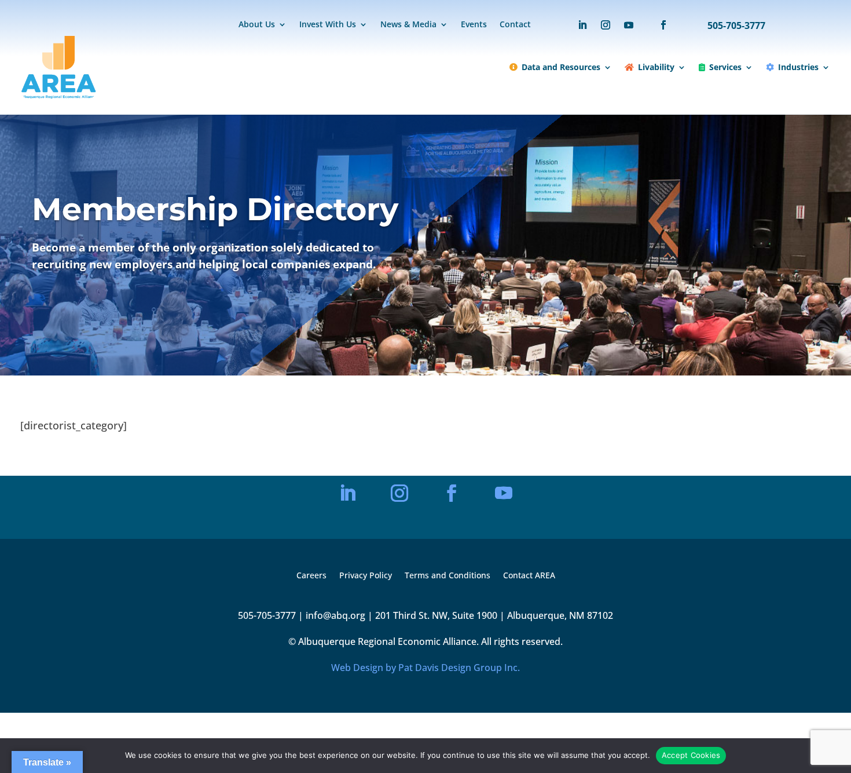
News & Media (408, 25)
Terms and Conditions (447, 576)
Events (474, 25)
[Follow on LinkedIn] (582, 25)
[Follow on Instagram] (605, 25)
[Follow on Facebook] (658, 25)
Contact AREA (529, 576)
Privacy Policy (365, 576)
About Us (257, 25)
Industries (798, 66)
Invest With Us (327, 25)
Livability (656, 66)
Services (725, 66)
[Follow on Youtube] (628, 25)
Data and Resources (561, 66)
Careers (311, 576)
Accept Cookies (691, 755)
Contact (515, 25)
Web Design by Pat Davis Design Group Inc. (425, 667)
